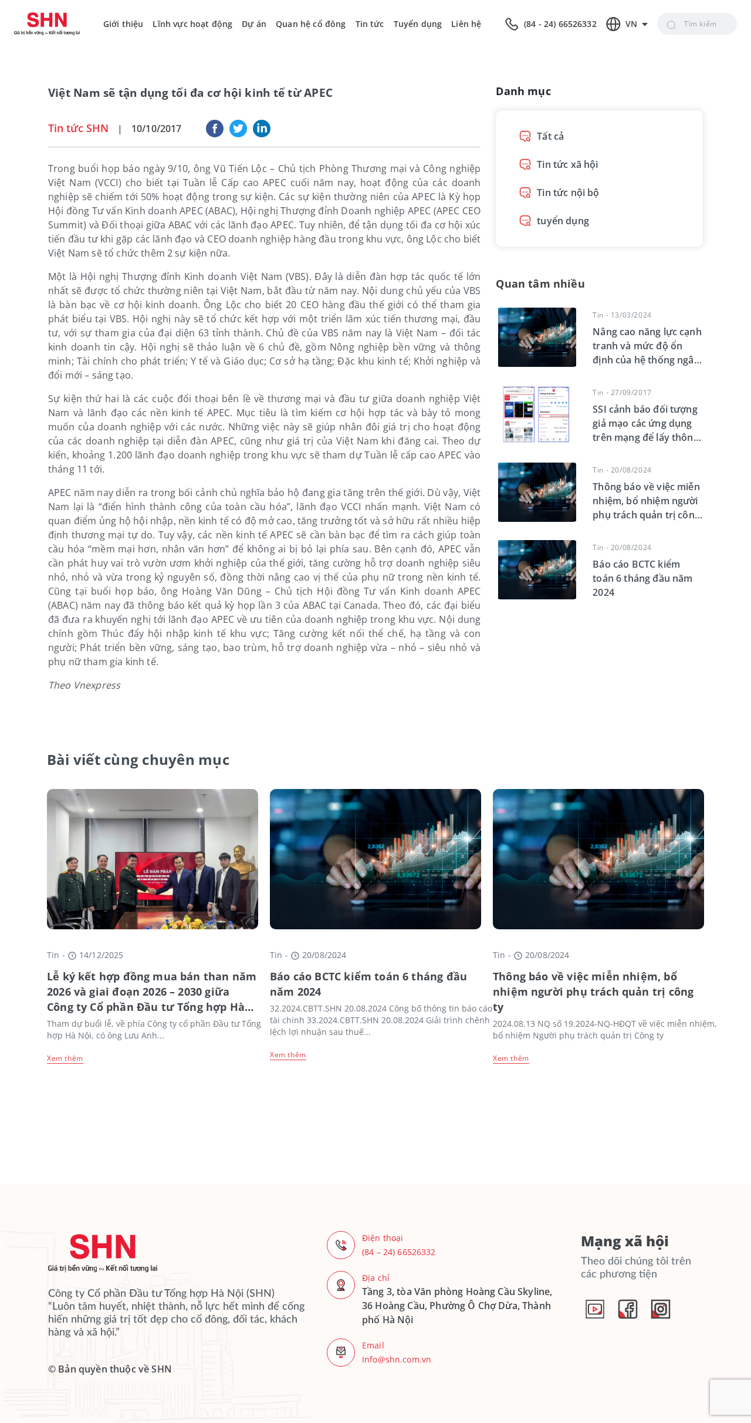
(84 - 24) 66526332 (560, 23)
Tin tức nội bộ (568, 192)
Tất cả (550, 136)
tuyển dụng (563, 220)
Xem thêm (65, 1058)
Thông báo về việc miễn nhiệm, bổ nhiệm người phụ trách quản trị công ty (593, 991)
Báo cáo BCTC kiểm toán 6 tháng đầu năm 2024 (368, 984)
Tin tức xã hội (567, 164)
